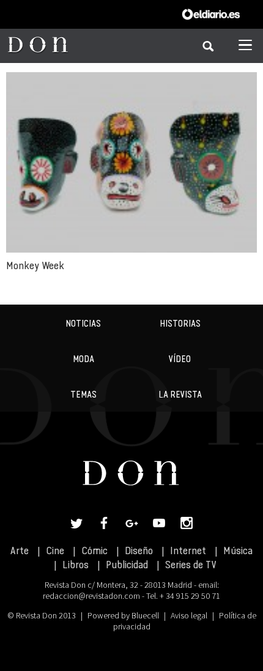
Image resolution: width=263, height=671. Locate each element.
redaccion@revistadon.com (91, 595)
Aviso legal (189, 615)
